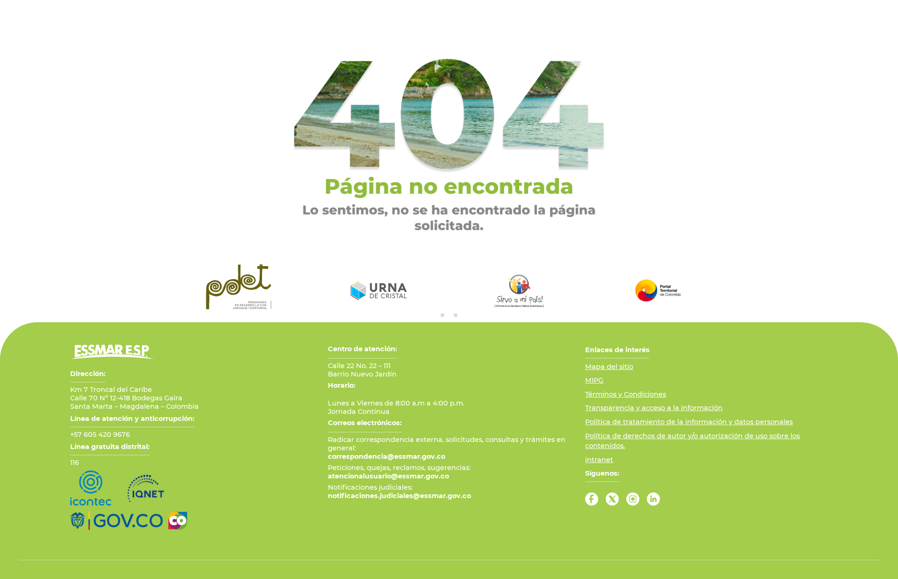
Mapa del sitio (609, 366)
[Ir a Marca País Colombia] (177, 520)
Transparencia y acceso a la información (654, 408)
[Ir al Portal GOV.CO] (116, 520)
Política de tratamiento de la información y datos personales (689, 422)
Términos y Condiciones (625, 394)
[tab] (442, 315)
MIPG (594, 380)
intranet (599, 460)
